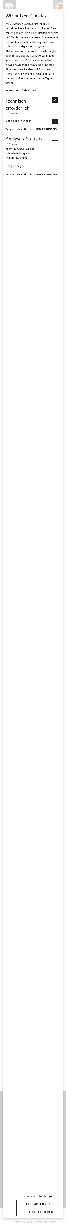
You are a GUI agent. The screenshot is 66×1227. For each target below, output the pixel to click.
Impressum (12, 90)
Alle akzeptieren (39, 1212)
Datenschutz (29, 90)
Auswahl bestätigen (40, 1196)
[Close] (60, 6)
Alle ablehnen (38, 1204)
